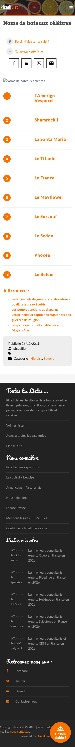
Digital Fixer (44, 736)
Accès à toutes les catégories (26, 435)
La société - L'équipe (20, 477)
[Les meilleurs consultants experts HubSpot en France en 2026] (17, 600)
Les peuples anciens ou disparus (35, 309)
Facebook (22, 671)
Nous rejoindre (16, 497)
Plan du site (14, 446)
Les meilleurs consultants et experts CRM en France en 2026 (47, 643)
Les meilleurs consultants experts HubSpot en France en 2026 (48, 599)
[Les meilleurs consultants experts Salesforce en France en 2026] (17, 622)
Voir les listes (15, 425)
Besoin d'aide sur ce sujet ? (31, 41)
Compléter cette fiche (28, 51)
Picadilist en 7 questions (23, 467)
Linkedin (21, 691)
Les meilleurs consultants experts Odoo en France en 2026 (46, 555)
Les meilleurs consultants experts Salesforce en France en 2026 (47, 621)
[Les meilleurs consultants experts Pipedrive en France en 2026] (17, 578)
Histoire (36, 358)
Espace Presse (16, 508)
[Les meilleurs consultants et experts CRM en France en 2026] (17, 644)
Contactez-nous (26, 701)
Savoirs (49, 358)
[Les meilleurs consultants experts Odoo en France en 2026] (17, 556)
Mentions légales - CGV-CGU (26, 518)
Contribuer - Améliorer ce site (26, 528)
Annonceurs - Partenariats (23, 487)
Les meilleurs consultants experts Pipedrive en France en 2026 (47, 577)
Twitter (20, 681)
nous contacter (19, 731)
